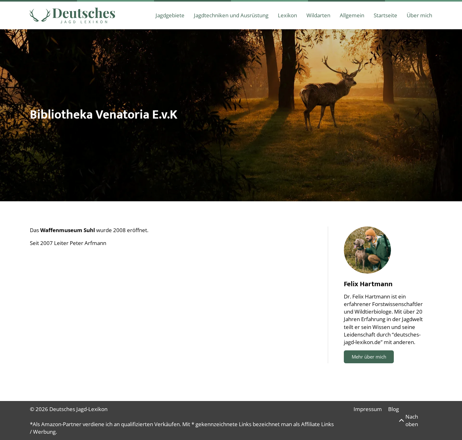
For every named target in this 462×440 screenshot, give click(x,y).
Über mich (419, 15)
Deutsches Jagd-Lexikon (78, 409)
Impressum (368, 409)
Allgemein (352, 15)
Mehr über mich (369, 357)
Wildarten (318, 15)
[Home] (72, 15)
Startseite (385, 15)
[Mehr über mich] (367, 250)
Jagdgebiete (170, 15)
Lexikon (287, 15)
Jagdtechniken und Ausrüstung (231, 15)
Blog (393, 409)
